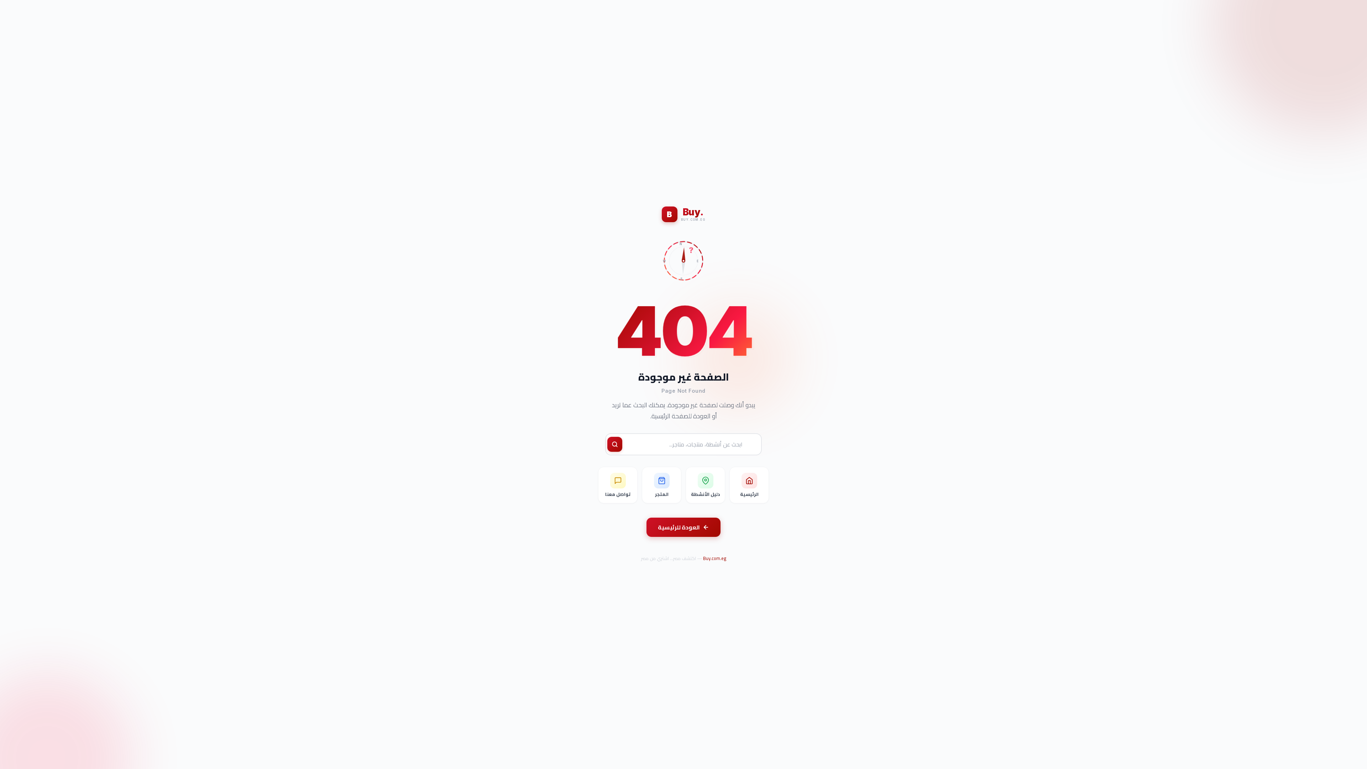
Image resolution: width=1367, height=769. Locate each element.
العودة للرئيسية (679, 527)
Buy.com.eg (714, 558)
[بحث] (614, 444)
